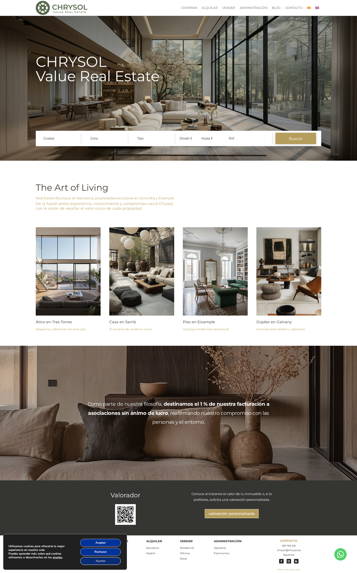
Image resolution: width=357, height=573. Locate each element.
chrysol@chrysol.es (289, 550)
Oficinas (185, 553)
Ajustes (101, 561)
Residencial (187, 547)
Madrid (150, 553)
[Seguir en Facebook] (281, 561)
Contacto (293, 8)
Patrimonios (221, 553)
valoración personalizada (232, 513)
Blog (276, 8)
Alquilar (210, 8)
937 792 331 (289, 545)
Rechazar (100, 552)
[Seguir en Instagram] (289, 561)
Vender (228, 8)
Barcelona (152, 547)
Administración (253, 8)
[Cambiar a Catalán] (309, 8)
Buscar (295, 138)
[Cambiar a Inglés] (317, 8)
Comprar (189, 8)
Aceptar (100, 543)
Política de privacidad (288, 569)
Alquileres (220, 547)
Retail (183, 558)
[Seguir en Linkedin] (296, 561)
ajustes (57, 557)
